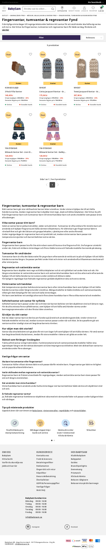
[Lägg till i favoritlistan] (30, 54)
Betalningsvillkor (44, 462)
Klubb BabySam (78, 455)
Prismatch (76, 473)
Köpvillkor (41, 473)
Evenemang (76, 469)
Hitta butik (7, 459)
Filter (41, 37)
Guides (74, 462)
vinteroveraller (50, 410)
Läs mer (5, 30)
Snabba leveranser (10, 2)
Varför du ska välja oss (12, 462)
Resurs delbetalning (46, 476)
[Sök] (52, 8)
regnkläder (64, 410)
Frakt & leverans (44, 459)
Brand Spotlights (79, 466)
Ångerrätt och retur (45, 469)
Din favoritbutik (94, 2)
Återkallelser (42, 480)
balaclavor (37, 410)
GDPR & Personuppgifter (48, 483)
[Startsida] (14, 8)
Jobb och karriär (9, 466)
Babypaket (76, 459)
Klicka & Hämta (78, 476)
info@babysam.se (33, 517)
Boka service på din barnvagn (85, 483)
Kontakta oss (42, 455)
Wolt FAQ (40, 490)
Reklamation (42, 466)
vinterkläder (80, 410)
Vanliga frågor (43, 486)
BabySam (6, 455)
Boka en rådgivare (79, 480)
